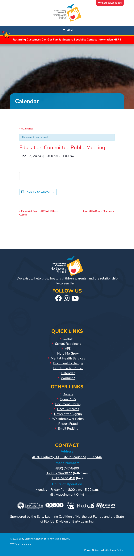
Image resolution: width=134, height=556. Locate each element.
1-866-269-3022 (59, 473)
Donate (68, 394)
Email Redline (68, 428)
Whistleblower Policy (68, 419)
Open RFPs (68, 399)
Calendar (68, 373)
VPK (68, 348)
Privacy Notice (91, 550)
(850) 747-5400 (67, 468)
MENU (69, 30)
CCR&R (68, 339)
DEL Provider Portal (68, 368)
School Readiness (68, 344)
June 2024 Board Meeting (98, 211)
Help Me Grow (68, 353)
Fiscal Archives (68, 409)
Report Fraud (68, 423)
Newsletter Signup (68, 414)
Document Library (68, 404)
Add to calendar (38, 191)
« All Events (26, 128)
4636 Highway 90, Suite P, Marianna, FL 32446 (67, 457)
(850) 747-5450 (63, 478)
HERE (117, 39)
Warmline (68, 378)
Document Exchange (68, 363)
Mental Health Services (68, 358)
